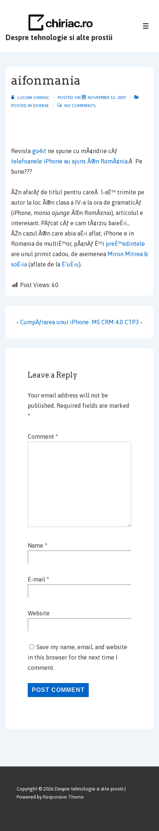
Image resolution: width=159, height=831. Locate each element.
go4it (40, 151)
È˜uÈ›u (70, 264)
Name (35, 545)
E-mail (36, 579)
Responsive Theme (63, 797)
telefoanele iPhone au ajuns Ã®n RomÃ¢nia (69, 161)
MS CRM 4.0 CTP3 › (117, 322)
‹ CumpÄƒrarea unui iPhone (53, 322)
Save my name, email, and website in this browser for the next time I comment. (77, 657)
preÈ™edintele (125, 243)
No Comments (79, 105)
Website (39, 613)
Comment (43, 436)
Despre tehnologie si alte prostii (59, 37)
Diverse (41, 105)
